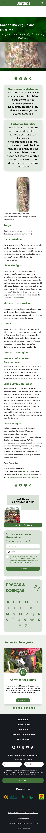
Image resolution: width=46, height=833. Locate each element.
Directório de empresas (23, 734)
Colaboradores (23, 724)
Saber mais (21, 700)
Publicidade (23, 739)
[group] (16, 797)
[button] (11, 708)
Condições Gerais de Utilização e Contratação (23, 823)
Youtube (26, 474)
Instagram (22, 477)
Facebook (11, 477)
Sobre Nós (23, 719)
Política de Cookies (23, 818)
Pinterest (33, 477)
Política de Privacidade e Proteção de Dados (24, 773)
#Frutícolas (23, 38)
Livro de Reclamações (23, 828)
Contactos (23, 729)
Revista (24, 471)
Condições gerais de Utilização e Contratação (21, 772)
